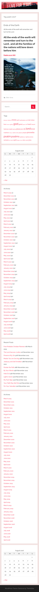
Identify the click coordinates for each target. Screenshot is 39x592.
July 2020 (7, 249)
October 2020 (8, 240)
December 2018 (9, 309)
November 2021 (9, 199)
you (29, 140)
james (14, 129)
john (22, 129)
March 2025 (7, 193)
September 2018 (9, 318)
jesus (18, 129)
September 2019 (9, 281)
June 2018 (7, 328)
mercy (10, 132)
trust (21, 140)
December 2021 (9, 196)
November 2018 (9, 312)
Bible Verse (9, 97)
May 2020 (7, 255)
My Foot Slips (8, 380)
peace (20, 132)
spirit (15, 140)
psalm (7, 136)
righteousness (29, 137)
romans (6, 140)
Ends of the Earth (11, 25)
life (24, 129)
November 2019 (9, 274)
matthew (6, 132)
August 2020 (8, 246)
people (24, 132)
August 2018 (8, 321)
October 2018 (8, 315)
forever (8, 124)
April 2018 (7, 334)
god (15, 123)
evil (27, 120)
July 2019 (7, 287)
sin (10, 140)
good (20, 124)
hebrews (6, 129)
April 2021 (7, 221)
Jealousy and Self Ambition (13, 362)
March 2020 (8, 262)
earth (18, 120)
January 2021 (8, 230)
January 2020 (8, 268)
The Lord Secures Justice (12, 352)
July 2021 (7, 211)
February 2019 (8, 303)
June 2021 (7, 215)
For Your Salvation (10, 386)
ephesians (23, 120)
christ (14, 120)
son (12, 140)
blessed (5, 120)
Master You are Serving (11, 358)
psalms (15, 136)
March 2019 (7, 299)
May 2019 (7, 293)
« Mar (5, 180)
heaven (33, 124)
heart (29, 124)
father (33, 120)
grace (24, 124)
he (26, 124)
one (17, 132)
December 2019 (9, 271)
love (33, 129)
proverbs (30, 132)
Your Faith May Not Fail (11, 383)
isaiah (10, 129)
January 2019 (8, 306)
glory (11, 124)
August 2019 (8, 284)
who (23, 140)
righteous (22, 137)
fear (5, 124)
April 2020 (7, 259)
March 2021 (7, 224)
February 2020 (8, 265)
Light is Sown (8, 377)
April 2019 (7, 296)
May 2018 (7, 331)
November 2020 (9, 237)
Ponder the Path (9, 367)
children (9, 120)
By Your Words (9, 370)
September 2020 (9, 243)
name (14, 132)
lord (28, 128)
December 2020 (9, 233)
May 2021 (7, 218)
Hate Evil (7, 373)
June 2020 (7, 252)
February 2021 (8, 227)
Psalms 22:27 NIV (10, 55)
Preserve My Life (9, 355)
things (18, 140)
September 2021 (9, 205)
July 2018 (7, 325)
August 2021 (8, 208)
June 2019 (7, 290)
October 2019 (8, 277)
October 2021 (8, 202)
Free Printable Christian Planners (14, 346)
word (27, 140)
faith (29, 120)
